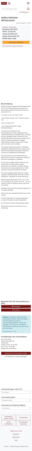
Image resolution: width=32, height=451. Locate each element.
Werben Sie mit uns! (16, 431)
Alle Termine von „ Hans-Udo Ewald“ (16, 356)
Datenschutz (16, 437)
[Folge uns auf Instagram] (9, 3)
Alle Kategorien (24, 12)
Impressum (16, 434)
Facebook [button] (16, 310)
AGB (16, 440)
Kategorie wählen (7, 400)
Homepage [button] (16, 306)
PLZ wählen (5, 392)
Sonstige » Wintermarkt (9, 27)
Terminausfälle (23, 417)
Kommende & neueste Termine (8, 417)
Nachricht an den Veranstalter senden (16, 353)
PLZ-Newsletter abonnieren (23, 423)
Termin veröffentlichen (8, 423)
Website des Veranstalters (8, 348)
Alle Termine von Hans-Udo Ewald (12, 46)
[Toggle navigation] (28, 3)
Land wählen (6, 408)
